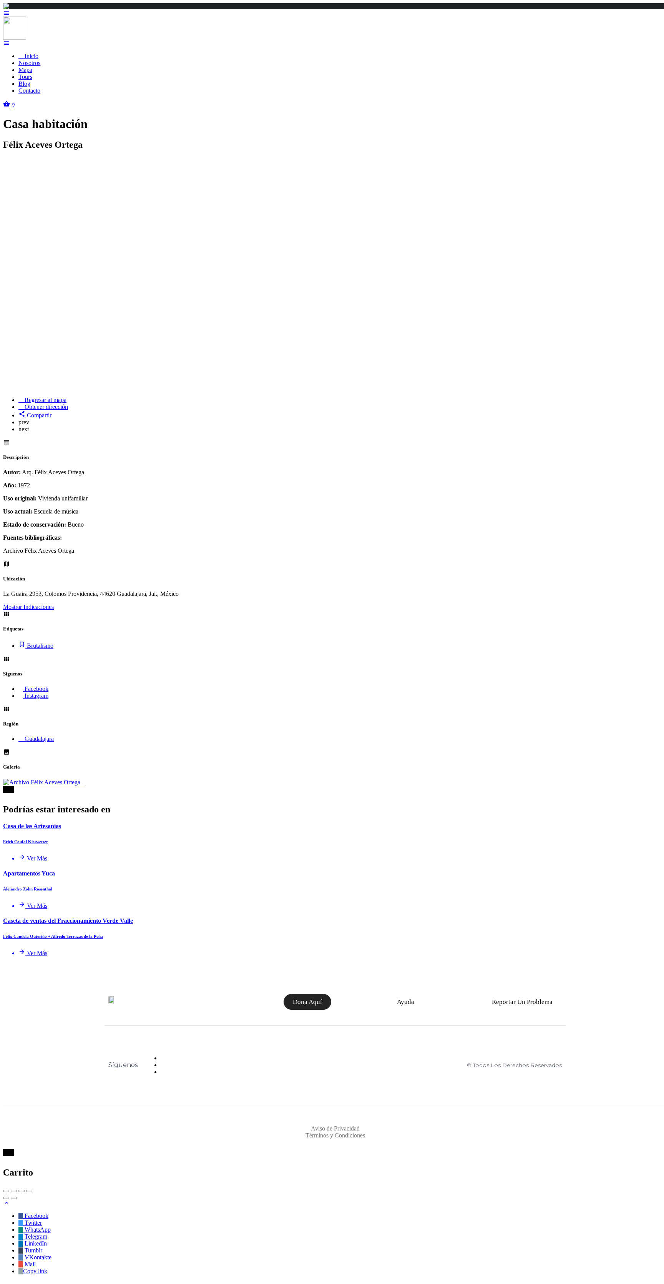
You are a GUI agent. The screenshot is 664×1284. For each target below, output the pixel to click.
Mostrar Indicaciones (28, 607)
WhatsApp (37, 1229)
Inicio (30, 56)
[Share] (14, 1191)
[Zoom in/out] (29, 1191)
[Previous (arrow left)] (6, 1198)
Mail (29, 1264)
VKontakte (37, 1257)
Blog (24, 83)
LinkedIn (35, 1243)
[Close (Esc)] (6, 1191)
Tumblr (32, 1250)
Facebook (35, 1215)
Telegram (35, 1236)
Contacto (29, 90)
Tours (25, 76)
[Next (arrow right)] (14, 1198)
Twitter (32, 1222)
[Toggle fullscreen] (21, 1191)
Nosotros (29, 63)
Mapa (25, 70)
